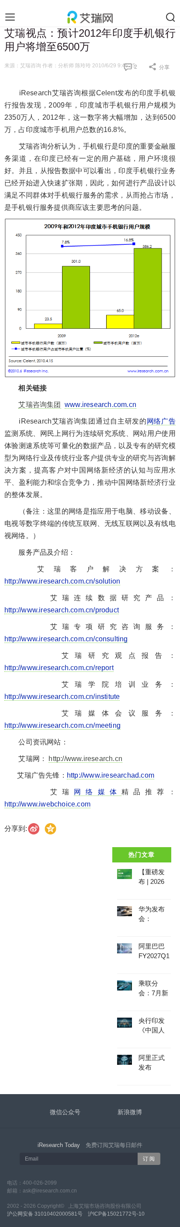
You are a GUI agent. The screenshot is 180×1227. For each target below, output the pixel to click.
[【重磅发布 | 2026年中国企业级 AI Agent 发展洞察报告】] (124, 874)
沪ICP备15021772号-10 (116, 1214)
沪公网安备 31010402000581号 (45, 1214)
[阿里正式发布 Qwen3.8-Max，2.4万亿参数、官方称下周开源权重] (124, 1060)
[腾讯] (51, 829)
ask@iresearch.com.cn (50, 1191)
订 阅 (149, 1159)
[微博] (34, 829)
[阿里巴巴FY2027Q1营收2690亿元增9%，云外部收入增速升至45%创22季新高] (124, 948)
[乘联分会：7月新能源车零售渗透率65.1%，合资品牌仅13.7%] (124, 985)
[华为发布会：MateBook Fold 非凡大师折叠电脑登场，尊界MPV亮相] (124, 911)
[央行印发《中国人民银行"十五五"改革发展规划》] (124, 1023)
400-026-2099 (40, 1183)
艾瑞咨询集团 (39, 404)
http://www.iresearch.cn (85, 758)
